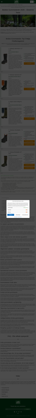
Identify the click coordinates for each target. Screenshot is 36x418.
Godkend (10, 214)
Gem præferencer (25, 214)
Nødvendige (18, 214)
